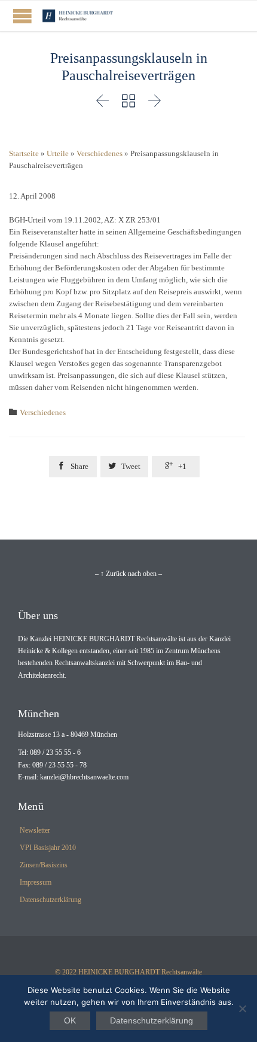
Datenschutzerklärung (50, 899)
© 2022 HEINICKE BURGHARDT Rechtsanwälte (128, 972)
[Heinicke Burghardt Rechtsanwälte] (78, 16)
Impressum (35, 882)
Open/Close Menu (22, 15)
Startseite (24, 153)
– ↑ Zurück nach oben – (128, 573)
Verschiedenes (100, 153)
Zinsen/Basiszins (44, 865)
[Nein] (242, 1008)
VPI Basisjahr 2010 (48, 847)
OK (70, 1020)
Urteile (58, 153)
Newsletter (35, 830)
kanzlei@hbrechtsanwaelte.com (84, 777)
